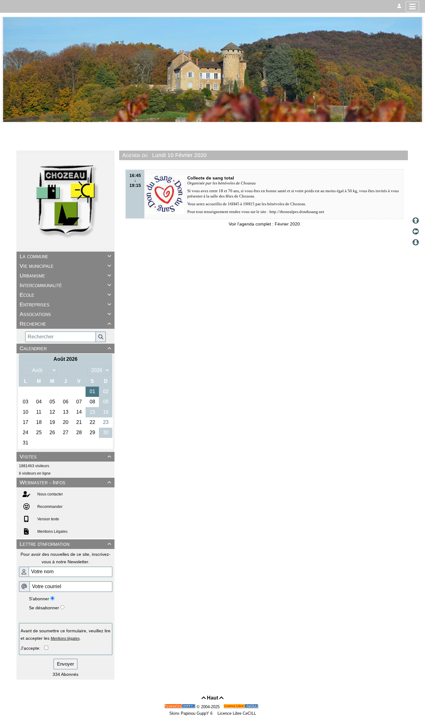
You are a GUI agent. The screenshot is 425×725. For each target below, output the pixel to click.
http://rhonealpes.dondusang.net (296, 211)
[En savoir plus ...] (241, 706)
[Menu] (412, 6)
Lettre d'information (65, 544)
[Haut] (416, 220)
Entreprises (65, 304)
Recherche (65, 324)
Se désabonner (44, 607)
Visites (65, 456)
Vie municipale (65, 266)
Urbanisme (65, 275)
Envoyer (65, 664)
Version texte (47, 519)
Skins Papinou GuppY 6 (192, 713)
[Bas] (416, 242)
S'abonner (39, 598)
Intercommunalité (65, 285)
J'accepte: (32, 648)
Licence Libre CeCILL (236, 713)
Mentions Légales (52, 531)
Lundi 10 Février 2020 (179, 155)
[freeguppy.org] (180, 706)
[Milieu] (416, 231)
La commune (65, 256)
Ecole (65, 295)
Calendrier (65, 348)
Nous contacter (49, 494)
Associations (65, 314)
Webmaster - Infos (65, 482)
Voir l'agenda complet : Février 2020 (264, 223)
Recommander (49, 506)
